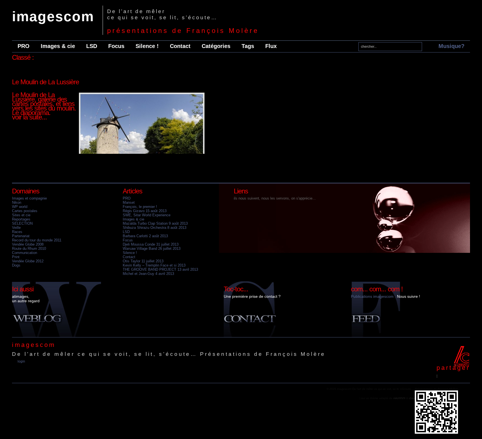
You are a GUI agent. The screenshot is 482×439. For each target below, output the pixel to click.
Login (21, 361)
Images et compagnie (29, 198)
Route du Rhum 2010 (29, 248)
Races (17, 232)
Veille (16, 228)
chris (412, 398)
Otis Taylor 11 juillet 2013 (143, 261)
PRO (24, 46)
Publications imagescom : (373, 296)
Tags (248, 46)
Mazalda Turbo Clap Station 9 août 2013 (155, 223)
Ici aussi (22, 289)
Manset (129, 202)
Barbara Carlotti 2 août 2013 (145, 236)
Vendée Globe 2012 (28, 261)
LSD (91, 46)
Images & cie (58, 46)
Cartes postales (24, 211)
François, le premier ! (140, 207)
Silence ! (147, 46)
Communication (24, 253)
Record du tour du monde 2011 (36, 240)
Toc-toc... (236, 289)
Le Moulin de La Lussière (45, 82)
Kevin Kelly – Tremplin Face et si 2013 (154, 265)
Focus (116, 46)
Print (16, 257)
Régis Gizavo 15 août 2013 (145, 211)
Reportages (21, 219)
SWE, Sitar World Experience (146, 215)
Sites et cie (21, 215)
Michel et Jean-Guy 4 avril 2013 (148, 274)
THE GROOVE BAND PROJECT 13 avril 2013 (160, 269)
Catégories (216, 46)
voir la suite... (29, 117)
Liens (241, 191)
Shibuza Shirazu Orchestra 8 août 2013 (154, 228)
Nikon (16, 202)
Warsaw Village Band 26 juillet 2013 (151, 248)
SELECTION (22, 223)
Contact (180, 46)
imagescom (53, 16)
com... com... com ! (377, 289)
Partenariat (21, 236)
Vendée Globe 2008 (28, 244)
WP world (19, 207)
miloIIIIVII (399, 398)
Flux (271, 46)
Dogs (16, 265)
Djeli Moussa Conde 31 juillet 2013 (151, 244)
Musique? (451, 46)
